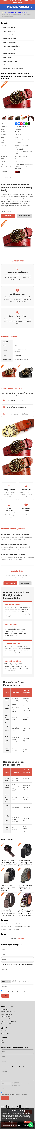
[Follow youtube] (8, 1107)
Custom (16, 929)
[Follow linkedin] (18, 1107)
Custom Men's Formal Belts (8, 1011)
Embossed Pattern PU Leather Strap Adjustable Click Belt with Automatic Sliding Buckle (8, 888)
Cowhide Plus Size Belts (8, 926)
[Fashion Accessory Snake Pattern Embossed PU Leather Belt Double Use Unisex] (26, 875)
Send (5, 995)
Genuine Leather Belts (25, 924)
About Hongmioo (5, 1030)
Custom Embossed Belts (22, 12)
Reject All (8, 1122)
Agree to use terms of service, (14, 991)
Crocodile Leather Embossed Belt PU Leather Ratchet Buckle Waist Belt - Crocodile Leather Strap (8, 912)
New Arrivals (4, 1009)
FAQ (2, 1040)
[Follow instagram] (27, 1107)
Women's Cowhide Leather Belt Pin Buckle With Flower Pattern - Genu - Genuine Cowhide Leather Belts (25, 912)
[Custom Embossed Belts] (17, 172)
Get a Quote (10, 583)
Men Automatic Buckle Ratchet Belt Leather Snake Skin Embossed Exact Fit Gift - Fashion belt (9, 863)
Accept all (27, 1122)
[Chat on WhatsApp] (30, 1124)
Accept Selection (17, 1122)
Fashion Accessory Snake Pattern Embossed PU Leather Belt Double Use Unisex (25, 888)
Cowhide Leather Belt (7, 929)
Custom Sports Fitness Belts (8, 1021)
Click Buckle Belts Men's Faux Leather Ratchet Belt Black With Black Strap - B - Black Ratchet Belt (25, 863)
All (5, 12)
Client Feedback (5, 1033)
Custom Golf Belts (6, 1016)
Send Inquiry (8, 215)
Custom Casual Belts (12, 12)
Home (3, 12)
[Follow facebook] (13, 1107)
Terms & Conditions (22, 991)
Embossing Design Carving (22, 926)
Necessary (7, 1125)
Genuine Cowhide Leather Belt (9, 924)
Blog (2, 1042)
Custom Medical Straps (7, 1019)
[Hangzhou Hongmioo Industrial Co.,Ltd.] (18, 7)
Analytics (14, 1125)
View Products (23, 215)
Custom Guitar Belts (6, 1023)
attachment (7, 981)
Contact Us (24, 583)
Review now (21, 938)
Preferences (22, 1125)
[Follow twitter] (22, 1107)
